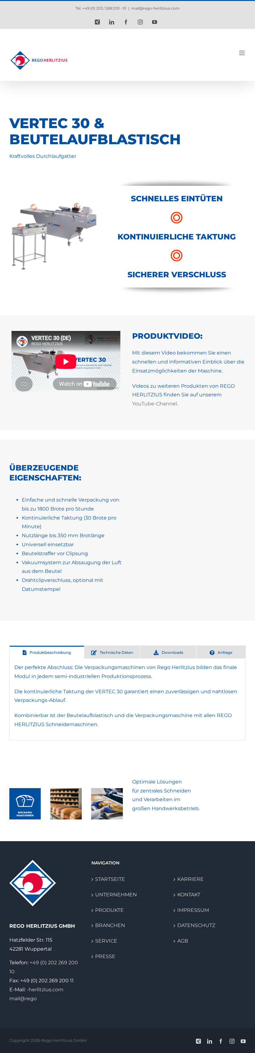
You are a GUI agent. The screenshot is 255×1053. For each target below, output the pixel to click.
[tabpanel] (127, 699)
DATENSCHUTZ (196, 925)
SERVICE (106, 941)
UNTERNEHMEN (116, 895)
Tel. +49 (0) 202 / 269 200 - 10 (101, 8)
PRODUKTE (109, 910)
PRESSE (105, 956)
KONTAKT (188, 895)
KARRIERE (190, 879)
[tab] (47, 652)
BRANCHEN (110, 925)
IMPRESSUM (193, 910)
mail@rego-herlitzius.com (155, 8)
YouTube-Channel (154, 404)
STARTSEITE (110, 879)
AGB (182, 941)
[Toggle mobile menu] (242, 53)
